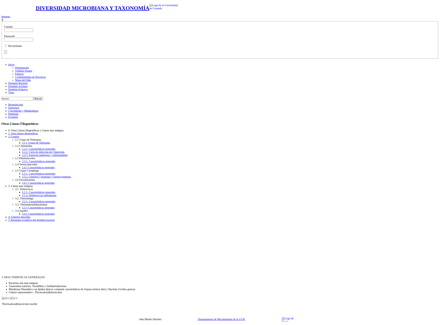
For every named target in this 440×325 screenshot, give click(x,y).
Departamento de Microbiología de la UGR (221, 319)
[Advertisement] (220, 248)
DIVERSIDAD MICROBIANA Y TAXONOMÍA (92, 8)
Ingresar (5, 16)
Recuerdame (15, 45)
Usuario (8, 26)
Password (9, 36)
